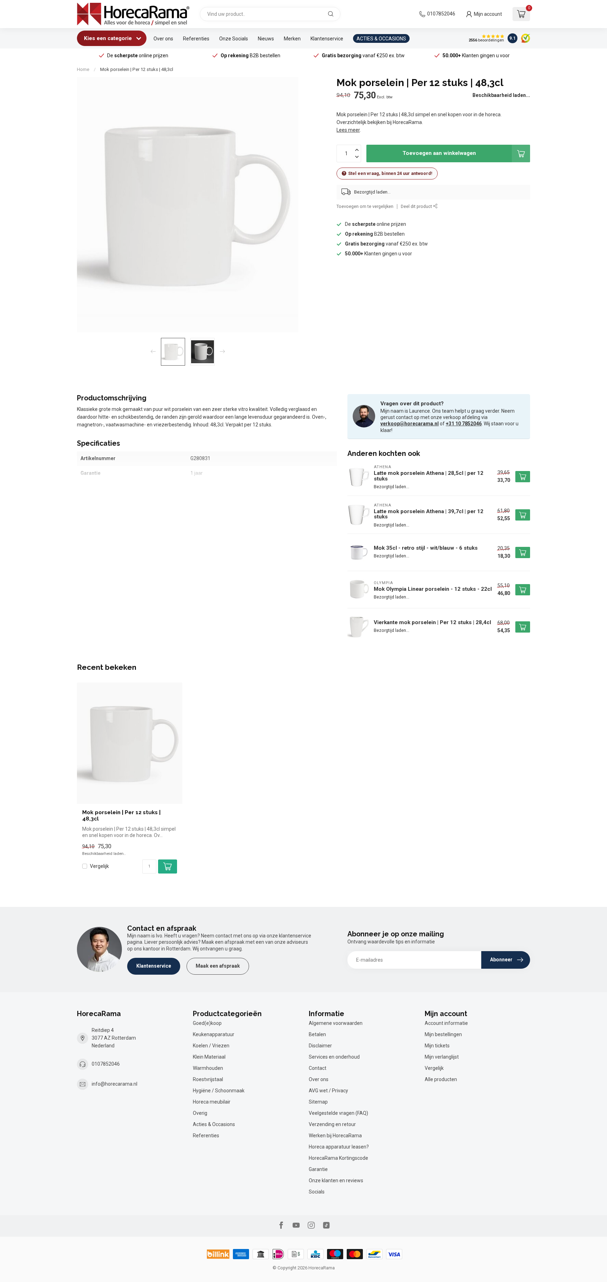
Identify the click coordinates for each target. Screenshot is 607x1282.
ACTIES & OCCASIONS (381, 38)
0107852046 (441, 14)
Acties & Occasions (214, 1124)
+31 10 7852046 (464, 423)
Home (83, 69)
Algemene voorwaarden (336, 1023)
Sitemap (318, 1102)
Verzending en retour (332, 1124)
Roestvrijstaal (208, 1079)
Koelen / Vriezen (211, 1045)
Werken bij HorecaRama (335, 1135)
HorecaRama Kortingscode (338, 1158)
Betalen (317, 1034)
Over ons (163, 38)
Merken (292, 38)
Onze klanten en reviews (336, 1180)
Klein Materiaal (209, 1057)
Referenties (196, 38)
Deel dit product (417, 206)
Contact (317, 1068)
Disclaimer (320, 1045)
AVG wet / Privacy (328, 1090)
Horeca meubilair (211, 1102)
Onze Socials (233, 38)
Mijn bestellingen (443, 1034)
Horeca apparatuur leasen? (339, 1147)
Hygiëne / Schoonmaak (218, 1090)
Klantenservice (327, 38)
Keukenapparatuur (213, 1034)
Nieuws (266, 38)
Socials (317, 1192)
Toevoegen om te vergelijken (365, 206)
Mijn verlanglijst (442, 1057)
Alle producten (441, 1079)
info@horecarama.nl (114, 1084)
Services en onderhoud (334, 1057)
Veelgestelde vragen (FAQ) (338, 1113)
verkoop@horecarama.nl (409, 423)
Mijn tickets (437, 1045)
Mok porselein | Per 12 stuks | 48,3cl (136, 69)
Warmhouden (208, 1068)
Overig (200, 1113)
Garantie (318, 1169)
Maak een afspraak (218, 966)
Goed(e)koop (207, 1023)
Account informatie (446, 1023)
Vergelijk (99, 866)
